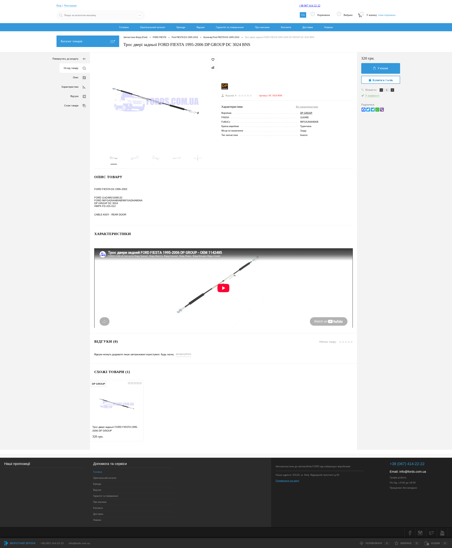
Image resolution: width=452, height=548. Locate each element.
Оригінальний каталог (152, 27)
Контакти (286, 27)
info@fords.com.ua (412, 471)
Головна (124, 27)
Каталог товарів (71, 41)
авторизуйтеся (183, 354)
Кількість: (371, 89)
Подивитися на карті (287, 480)
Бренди (181, 27)
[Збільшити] (155, 101)
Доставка (307, 27)
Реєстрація (70, 5)
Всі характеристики (307, 106)
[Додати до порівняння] (213, 67)
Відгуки (201, 27)
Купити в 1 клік (383, 80)
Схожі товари (71, 105)
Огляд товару (71, 68)
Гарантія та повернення (230, 27)
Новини (328, 27)
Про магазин (262, 27)
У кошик (383, 68)
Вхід (58, 5)
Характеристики (69, 87)
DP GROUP (306, 113)
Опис (75, 77)
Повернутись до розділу (65, 58)
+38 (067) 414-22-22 (407, 464)
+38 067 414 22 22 (309, 5)
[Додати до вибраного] (213, 60)
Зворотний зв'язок (22, 543)
